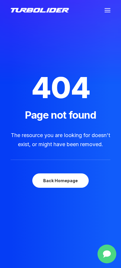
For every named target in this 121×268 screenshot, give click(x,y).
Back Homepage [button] (60, 180)
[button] (107, 10)
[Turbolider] (40, 10)
